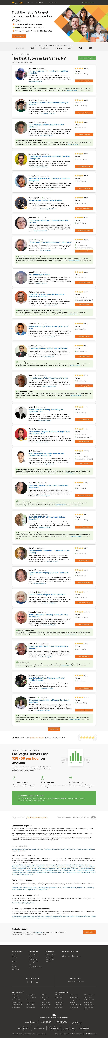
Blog (30, 964)
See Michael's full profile (35, 81)
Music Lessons (30, 1002)
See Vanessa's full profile (43, 496)
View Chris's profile (84, 560)
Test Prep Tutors (45, 1004)
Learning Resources (34, 962)
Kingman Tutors (81, 887)
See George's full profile (49, 386)
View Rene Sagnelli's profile (84, 208)
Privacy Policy (79, 1033)
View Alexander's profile (84, 166)
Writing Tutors (45, 1007)
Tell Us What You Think (35, 967)
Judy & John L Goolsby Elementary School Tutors (51, 916)
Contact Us (15, 957)
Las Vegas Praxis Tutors (23, 868)
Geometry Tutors (31, 995)
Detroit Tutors (73, 995)
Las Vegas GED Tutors (18, 870)
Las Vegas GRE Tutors (51, 849)
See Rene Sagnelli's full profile (48, 209)
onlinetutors (38, 932)
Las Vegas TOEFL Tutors (73, 872)
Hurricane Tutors (21, 889)
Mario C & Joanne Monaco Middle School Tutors (45, 918)
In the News (15, 969)
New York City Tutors (75, 1004)
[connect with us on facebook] (29, 982)
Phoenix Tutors (88, 997)
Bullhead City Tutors (55, 887)
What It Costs (40, 3)
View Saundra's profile (84, 602)
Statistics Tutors (45, 1002)
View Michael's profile (84, 81)
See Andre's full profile (46, 657)
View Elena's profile (84, 527)
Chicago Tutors (59, 1002)
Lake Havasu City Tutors (69, 887)
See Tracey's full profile (46, 189)
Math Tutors (29, 1000)
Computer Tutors (17, 1002)
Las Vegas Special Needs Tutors (69, 868)
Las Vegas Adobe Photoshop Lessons (37, 872)
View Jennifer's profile (84, 230)
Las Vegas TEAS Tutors (27, 867)
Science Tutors (45, 997)
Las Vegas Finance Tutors (88, 872)
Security (14, 967)
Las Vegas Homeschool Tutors (52, 870)
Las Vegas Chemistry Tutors (57, 865)
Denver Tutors (59, 1007)
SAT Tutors (44, 995)
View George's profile (84, 386)
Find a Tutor (32, 954)
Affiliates (48, 962)
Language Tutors (31, 997)
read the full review (72, 90)
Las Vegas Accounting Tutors (86, 849)
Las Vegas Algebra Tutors (87, 868)
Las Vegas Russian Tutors (19, 851)
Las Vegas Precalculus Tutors (57, 872)
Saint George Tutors (43, 887)
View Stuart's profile (84, 624)
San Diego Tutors (89, 1004)
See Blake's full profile (51, 305)
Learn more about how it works (75, 981)
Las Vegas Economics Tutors (20, 849)
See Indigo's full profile (47, 688)
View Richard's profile (84, 582)
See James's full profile (44, 420)
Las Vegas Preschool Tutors (58, 867)
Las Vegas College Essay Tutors (34, 870)
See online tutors (89, 932)
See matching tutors (18, 36)
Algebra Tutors (16, 995)
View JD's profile (84, 463)
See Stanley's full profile (48, 337)
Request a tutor (33, 957)
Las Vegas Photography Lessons (86, 870)
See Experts (29, 3)
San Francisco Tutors (90, 1000)
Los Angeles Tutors (75, 1000)
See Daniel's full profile (41, 283)
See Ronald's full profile (46, 135)
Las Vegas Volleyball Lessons (20, 865)
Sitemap (57, 1033)
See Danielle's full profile (43, 710)
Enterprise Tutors (43, 889)
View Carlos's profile (84, 356)
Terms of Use (71, 1033)
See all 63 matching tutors (87, 58)
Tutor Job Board (50, 959)
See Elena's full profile (45, 527)
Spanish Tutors (45, 1000)
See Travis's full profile (42, 442)
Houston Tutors (74, 997)
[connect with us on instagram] (32, 982)
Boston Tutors (59, 997)
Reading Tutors (30, 1007)
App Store (67, 956)
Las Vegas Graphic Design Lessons (38, 865)
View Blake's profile (84, 304)
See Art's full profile (45, 250)
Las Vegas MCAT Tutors (52, 868)
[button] (92, 248)
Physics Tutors (30, 1004)
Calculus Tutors (16, 997)
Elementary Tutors (17, 1004)
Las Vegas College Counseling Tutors (23, 874)
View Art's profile (84, 251)
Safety (14, 964)
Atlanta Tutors (59, 995)
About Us (14, 954)
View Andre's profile (84, 656)
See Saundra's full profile (50, 603)
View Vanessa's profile (84, 495)
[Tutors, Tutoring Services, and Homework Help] (17, 2)
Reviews (14, 962)
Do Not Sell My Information (89, 1033)
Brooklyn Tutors (59, 1000)
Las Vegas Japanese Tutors (75, 867)
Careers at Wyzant (51, 954)
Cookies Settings (63, 1033)
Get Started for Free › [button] (88, 3)
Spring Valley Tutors (28, 903)
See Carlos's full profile (47, 357)
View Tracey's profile (84, 188)
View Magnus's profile (84, 113)
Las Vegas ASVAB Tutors (19, 872)
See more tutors (54, 729)
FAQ (13, 959)
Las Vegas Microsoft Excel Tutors (67, 849)
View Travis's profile (84, 441)
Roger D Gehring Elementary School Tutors (78, 916)
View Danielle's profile (84, 710)
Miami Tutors (73, 1002)
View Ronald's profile (84, 134)
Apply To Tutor (52, 3)
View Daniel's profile (84, 282)
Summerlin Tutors (17, 903)
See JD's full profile (49, 464)
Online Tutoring (33, 959)
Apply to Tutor (49, 957)
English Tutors (16, 1007)
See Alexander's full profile (40, 167)
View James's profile (84, 419)
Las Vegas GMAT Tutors (38, 868)
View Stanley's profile (84, 336)
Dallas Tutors (59, 1004)
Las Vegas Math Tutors (69, 870)
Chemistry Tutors (17, 1000)
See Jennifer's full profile (40, 231)
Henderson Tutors (17, 887)
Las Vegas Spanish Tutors (36, 849)
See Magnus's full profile (48, 113)
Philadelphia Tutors (89, 995)
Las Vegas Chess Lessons (43, 867)
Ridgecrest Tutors (32, 889)
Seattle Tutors (88, 1002)
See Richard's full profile (39, 583)
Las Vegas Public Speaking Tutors (75, 865)
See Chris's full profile (52, 561)
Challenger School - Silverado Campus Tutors (24, 916)
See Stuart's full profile (49, 625)
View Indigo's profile (84, 688)
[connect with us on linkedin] (35, 982)
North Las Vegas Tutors (29, 887)
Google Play (78, 956)
